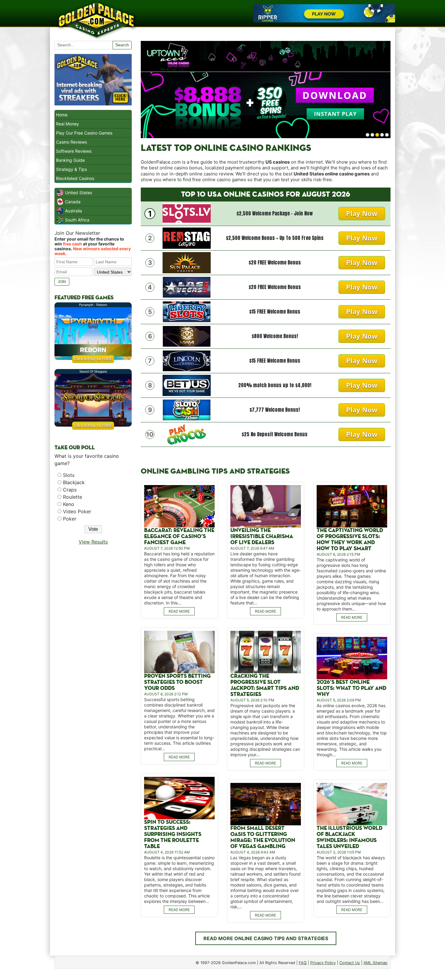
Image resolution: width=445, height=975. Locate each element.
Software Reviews (73, 151)
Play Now (361, 213)
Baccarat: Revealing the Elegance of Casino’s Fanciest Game (179, 536)
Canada (73, 201)
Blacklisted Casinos (75, 178)
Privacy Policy (323, 962)
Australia (73, 210)
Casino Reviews (71, 142)
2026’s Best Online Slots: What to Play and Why (351, 688)
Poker (69, 519)
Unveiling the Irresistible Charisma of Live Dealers (261, 536)
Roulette (72, 497)
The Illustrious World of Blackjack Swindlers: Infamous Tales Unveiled (349, 837)
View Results (93, 542)
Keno (68, 504)
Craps (70, 490)
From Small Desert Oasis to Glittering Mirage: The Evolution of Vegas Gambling (262, 837)
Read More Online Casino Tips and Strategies (265, 938)
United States (78, 192)
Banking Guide (70, 160)
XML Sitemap (375, 962)
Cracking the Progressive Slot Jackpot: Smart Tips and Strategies (264, 685)
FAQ (303, 962)
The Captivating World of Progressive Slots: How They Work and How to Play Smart (350, 539)
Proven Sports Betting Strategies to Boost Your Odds (177, 682)
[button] (367, 134)
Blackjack (74, 482)
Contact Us (349, 962)
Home (62, 114)
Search (122, 44)
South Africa (77, 219)
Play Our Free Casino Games (84, 132)
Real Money (67, 123)
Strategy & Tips (71, 169)
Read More (179, 611)
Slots (68, 475)
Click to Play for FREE (93, 359)
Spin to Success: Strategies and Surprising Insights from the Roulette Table (172, 834)
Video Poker (77, 511)
